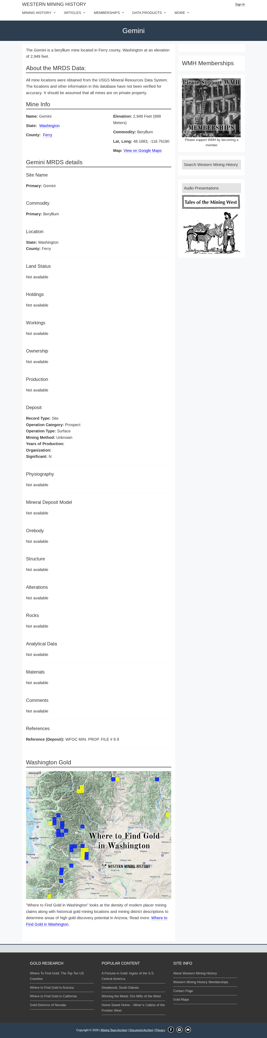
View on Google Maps (143, 150)
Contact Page (183, 991)
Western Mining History (54, 4)
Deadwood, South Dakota (120, 987)
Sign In (240, 4)
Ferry (47, 135)
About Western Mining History (195, 973)
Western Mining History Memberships (200, 982)
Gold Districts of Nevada (48, 1005)
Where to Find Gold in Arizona (52, 987)
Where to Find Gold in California (53, 996)
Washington (49, 126)
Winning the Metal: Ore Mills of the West (131, 996)
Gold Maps (181, 999)
